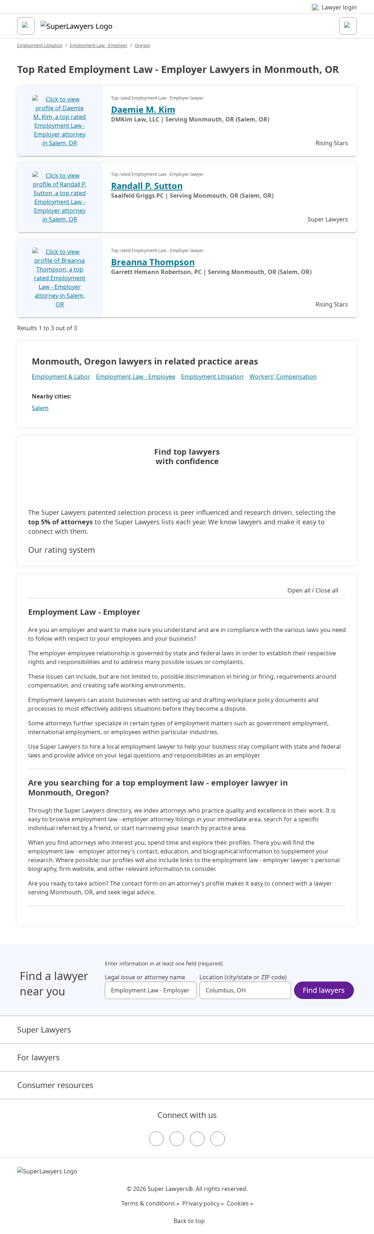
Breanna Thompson (153, 262)
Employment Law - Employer (98, 45)
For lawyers (38, 1057)
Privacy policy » (203, 1203)
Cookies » (240, 1203)
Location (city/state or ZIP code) (243, 977)
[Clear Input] (187, 990)
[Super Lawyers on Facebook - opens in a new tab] (156, 1138)
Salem (40, 408)
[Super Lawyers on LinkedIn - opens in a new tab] (217, 1138)
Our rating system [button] (61, 550)
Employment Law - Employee (135, 377)
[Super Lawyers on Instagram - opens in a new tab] (176, 1138)
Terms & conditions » (150, 1203)
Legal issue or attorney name (145, 977)
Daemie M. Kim (143, 109)
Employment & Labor (61, 377)
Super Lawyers (44, 1029)
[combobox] (150, 990)
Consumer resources (55, 1085)
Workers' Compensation (283, 377)
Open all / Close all (312, 590)
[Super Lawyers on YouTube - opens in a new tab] (197, 1138)
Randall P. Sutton (147, 186)
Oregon (142, 45)
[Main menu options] (26, 26)
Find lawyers (324, 990)
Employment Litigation (39, 45)
